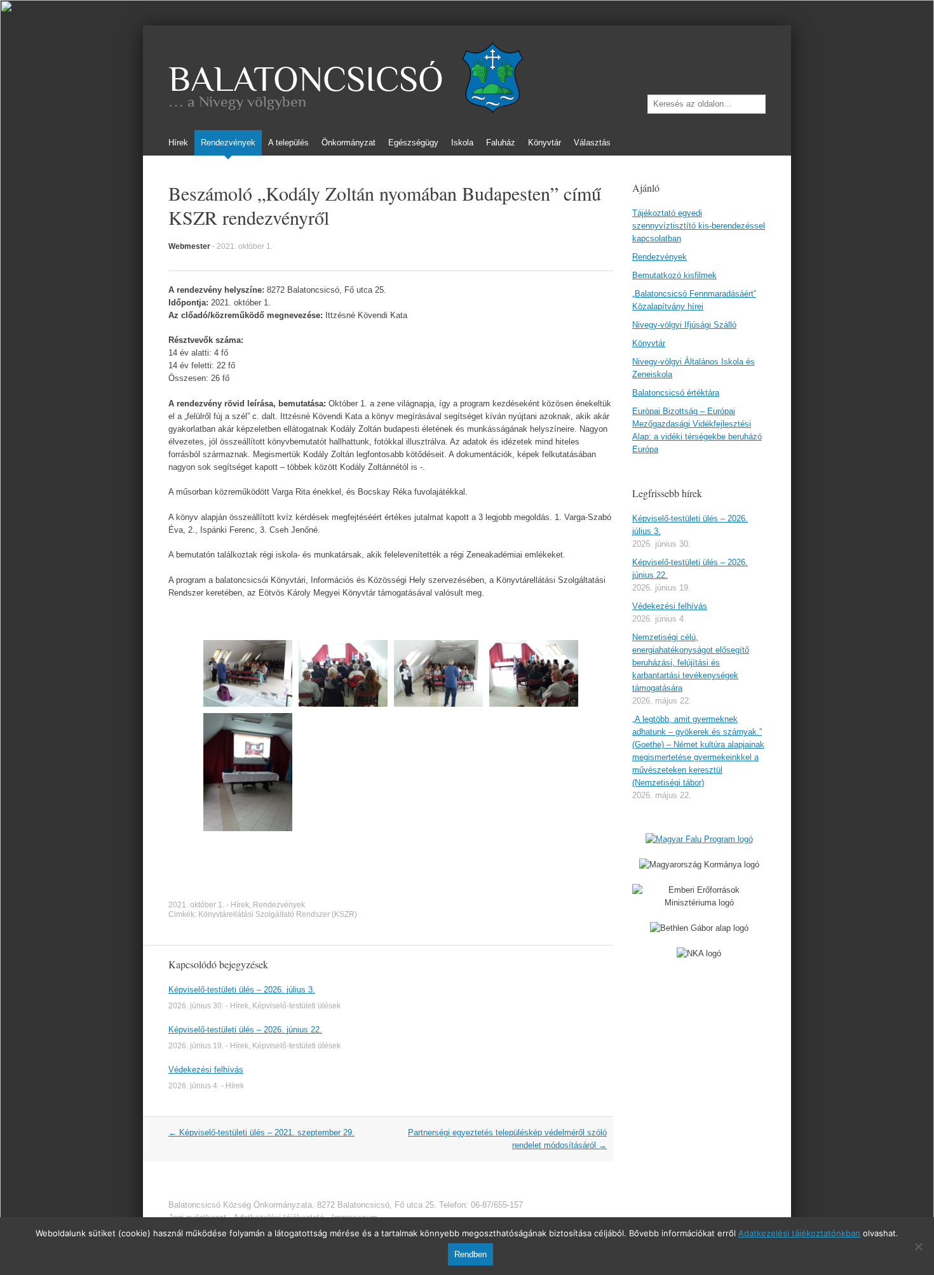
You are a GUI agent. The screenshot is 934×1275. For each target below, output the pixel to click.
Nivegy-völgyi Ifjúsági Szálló (684, 325)
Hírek (178, 142)
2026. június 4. (193, 1085)
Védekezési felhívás (205, 1069)
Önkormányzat (348, 142)
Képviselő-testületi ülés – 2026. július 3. (241, 989)
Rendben (470, 1254)
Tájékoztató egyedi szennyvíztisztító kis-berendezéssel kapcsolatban (698, 225)
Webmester (189, 246)
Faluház (500, 142)
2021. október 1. (245, 246)
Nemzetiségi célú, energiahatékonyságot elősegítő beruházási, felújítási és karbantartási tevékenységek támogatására (690, 662)
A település (288, 142)
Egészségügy (413, 142)
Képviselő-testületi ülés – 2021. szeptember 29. (261, 1132)
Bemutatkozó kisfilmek (674, 275)
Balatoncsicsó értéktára (675, 392)
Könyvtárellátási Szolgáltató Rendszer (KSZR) (277, 914)
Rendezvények (228, 142)
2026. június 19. (196, 1045)
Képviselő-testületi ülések (296, 1005)
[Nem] (918, 1246)
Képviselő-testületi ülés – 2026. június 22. (245, 1029)
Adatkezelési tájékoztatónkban (799, 1233)
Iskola (462, 142)
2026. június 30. (196, 1005)
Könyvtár (544, 142)
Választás (592, 142)
